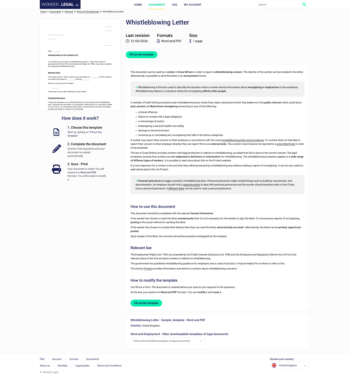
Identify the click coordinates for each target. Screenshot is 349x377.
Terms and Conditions (109, 365)
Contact (74, 359)
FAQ (174, 4)
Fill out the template (141, 54)
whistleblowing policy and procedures (243, 140)
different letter (176, 188)
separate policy (191, 184)
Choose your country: (282, 359)
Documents (157, 4)
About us (45, 365)
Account (57, 359)
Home (138, 4)
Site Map (62, 365)
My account (192, 4)
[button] (201, 341)
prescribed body (286, 143)
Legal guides (82, 365)
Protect (148, 268)
